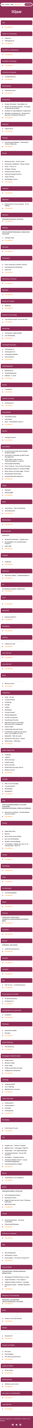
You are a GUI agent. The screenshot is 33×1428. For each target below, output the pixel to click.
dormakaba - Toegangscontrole (14, 1157)
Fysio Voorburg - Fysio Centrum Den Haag (17, 466)
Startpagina (8, 710)
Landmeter (8, 562)
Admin (12, 4)
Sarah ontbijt (8, 1065)
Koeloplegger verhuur (11, 179)
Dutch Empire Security (11, 1128)
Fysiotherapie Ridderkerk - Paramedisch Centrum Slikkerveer (17, 143)
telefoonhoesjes (10, 760)
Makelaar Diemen (6, 1273)
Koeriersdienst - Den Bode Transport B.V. (17, 1258)
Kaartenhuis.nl (9, 370)
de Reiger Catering (10, 169)
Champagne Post (10, 352)
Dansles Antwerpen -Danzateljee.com (16, 104)
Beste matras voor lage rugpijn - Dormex (17, 471)
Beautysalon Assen (10, 1198)
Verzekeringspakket (11, 893)
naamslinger (8, 419)
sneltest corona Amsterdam (13, 1318)
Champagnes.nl (9, 349)
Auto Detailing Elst (10, 1253)
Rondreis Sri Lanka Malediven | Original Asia (18, 111)
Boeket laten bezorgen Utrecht (14, 767)
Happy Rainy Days (10, 831)
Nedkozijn (8, 305)
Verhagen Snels (9, 238)
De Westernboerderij (11, 998)
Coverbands (8, 389)
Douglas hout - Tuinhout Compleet (15, 1145)
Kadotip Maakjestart (11, 715)
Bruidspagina (8, 789)
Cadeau (7, 707)
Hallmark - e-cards (10, 375)
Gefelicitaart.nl (9, 1103)
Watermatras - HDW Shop (12, 741)
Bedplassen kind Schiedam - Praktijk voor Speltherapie (16, 808)
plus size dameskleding (12, 839)
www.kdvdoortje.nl (10, 90)
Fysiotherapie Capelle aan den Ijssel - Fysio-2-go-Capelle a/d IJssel (16, 732)
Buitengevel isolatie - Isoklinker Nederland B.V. (17, 1285)
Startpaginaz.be (9, 41)
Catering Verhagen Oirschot (13, 174)
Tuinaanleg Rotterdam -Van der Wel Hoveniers (15, 1154)
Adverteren (28, 4)
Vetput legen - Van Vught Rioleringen (16, 1150)
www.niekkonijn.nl (10, 511)
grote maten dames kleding (13, 836)
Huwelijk (7, 705)
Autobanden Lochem (11, 1255)
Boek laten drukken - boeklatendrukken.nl (17, 575)
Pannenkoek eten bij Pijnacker (14, 267)
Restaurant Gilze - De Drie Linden (14, 161)
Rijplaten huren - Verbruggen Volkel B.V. (16, 1148)
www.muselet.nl (9, 357)
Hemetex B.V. (9, 1336)
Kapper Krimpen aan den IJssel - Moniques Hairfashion (18, 1201)
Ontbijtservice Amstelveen (12, 1070)
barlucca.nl (8, 270)
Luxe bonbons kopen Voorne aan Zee (16, 319)
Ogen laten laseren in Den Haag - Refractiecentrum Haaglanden (14, 723)
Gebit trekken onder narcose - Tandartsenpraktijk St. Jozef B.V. (14, 460)
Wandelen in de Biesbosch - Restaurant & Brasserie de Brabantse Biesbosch (17, 114)
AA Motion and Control (12, 1384)
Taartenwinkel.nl (9, 1105)
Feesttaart (8, 1108)
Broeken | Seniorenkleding (12, 841)
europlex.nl (8, 1015)
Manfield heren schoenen (12, 1089)
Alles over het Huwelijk (11, 783)
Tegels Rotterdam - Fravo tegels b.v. (15, 1279)
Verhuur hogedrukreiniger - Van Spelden (12, 1301)
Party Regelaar (9, 1354)
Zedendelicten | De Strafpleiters (14, 1178)
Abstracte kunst (9, 683)
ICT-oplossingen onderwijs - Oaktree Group (13, 588)
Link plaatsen (18, 4)
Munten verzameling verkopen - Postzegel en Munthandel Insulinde (17, 107)
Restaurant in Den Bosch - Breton (15, 738)
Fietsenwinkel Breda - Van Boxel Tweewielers (14, 1221)
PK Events (8, 1351)
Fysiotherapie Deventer (12, 720)
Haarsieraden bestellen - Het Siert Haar (12, 1191)
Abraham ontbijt (9, 1063)
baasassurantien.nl (10, 617)
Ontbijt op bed (9, 1060)
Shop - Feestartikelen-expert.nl (14, 422)
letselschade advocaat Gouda (14, 729)
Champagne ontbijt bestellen (13, 333)
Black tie (7, 834)
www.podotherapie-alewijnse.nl (14, 476)
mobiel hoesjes (9, 762)
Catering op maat (10, 644)
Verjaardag (8, 702)
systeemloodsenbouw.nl (12, 949)
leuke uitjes (8, 546)
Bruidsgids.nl (8, 791)
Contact (7, 4)
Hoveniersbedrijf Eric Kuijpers (13, 1164)
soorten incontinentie (11, 717)
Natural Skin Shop (10, 1204)
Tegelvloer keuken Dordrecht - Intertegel (17, 1282)
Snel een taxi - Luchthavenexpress (15, 985)
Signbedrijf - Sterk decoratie (13, 736)
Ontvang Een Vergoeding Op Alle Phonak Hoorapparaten (17, 456)
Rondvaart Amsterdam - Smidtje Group (16, 539)
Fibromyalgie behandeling (12, 463)
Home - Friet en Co (10, 166)
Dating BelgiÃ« (9, 492)
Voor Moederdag (10, 335)
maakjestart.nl (9, 1418)
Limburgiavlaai (9, 1110)
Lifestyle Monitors (10, 77)
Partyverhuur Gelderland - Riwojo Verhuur (17, 164)
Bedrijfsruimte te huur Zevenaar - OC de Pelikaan (17, 205)
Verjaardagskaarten (10, 373)
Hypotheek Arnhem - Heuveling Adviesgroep (14, 1271)
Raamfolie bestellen (11, 1030)
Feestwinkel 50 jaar (10, 417)
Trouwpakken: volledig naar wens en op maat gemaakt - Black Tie (16, 844)
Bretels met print (10, 770)
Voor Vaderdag (9, 1087)
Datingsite (8, 490)
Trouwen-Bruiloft (10, 700)
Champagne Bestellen (11, 354)
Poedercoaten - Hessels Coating (10, 917)
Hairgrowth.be (9, 129)
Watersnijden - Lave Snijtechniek (10, 1299)
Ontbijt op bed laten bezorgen (13, 1068)
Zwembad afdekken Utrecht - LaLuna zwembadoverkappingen (16, 1160)
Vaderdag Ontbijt (10, 1084)
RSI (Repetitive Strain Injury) (13, 474)
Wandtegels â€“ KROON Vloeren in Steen (17, 1277)
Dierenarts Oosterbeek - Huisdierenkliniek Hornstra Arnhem (17, 813)
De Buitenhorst (9, 403)
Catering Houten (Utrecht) (12, 171)
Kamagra (7, 1033)
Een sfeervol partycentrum (13, 1356)
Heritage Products (10, 437)
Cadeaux (7, 757)
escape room (5, 535)
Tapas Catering (9, 177)
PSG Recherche (9, 1047)
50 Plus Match (9, 1370)
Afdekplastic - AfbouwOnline (10, 945)
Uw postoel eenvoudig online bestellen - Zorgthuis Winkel (17, 452)
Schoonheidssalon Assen (12, 1195)
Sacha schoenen (10, 765)
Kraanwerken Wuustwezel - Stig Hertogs (12, 219)
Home (2, 4)
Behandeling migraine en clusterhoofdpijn (17, 469)
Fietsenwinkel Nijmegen (12, 1224)
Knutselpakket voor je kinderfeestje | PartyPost (16, 542)
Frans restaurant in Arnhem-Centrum (16, 264)
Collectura (8, 38)
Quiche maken (9, 727)
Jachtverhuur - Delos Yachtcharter (15, 508)
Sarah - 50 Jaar (9, 697)
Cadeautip (8, 755)
